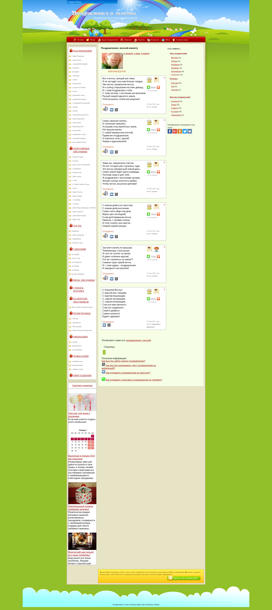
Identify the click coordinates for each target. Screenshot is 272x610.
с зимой (74, 80)
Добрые (174, 61)
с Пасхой (75, 319)
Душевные (175, 65)
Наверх (157, 605)
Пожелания (81, 356)
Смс (172, 86)
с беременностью (78, 127)
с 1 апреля (75, 204)
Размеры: (174, 79)
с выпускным (76, 83)
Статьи (126, 605)
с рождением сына (78, 95)
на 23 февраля (77, 262)
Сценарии (79, 249)
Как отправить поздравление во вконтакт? (128, 373)
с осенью (75, 111)
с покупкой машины (79, 138)
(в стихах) (175, 112)
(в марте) (174, 108)
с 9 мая (74, 188)
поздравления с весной (138, 340)
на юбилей (75, 270)
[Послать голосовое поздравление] (105, 111)
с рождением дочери (79, 99)
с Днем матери (77, 196)
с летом (74, 91)
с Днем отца (76, 219)
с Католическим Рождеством (82, 330)
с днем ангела (76, 60)
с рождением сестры (79, 134)
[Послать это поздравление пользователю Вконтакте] (111, 111)
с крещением (76, 323)
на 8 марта (75, 266)
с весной (74, 107)
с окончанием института (80, 115)
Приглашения (82, 375)
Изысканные (176, 71)
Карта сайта (141, 605)
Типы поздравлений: (178, 54)
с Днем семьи (76, 176)
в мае (137, 53)
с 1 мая (74, 180)
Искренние (175, 75)
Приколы (127, 40)
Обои (167, 40)
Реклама (133, 605)
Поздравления (82, 51)
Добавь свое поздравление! (186, 578)
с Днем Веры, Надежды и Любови (84, 208)
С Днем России (77, 192)
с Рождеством (76, 172)
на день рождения (78, 274)
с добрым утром (77, 369)
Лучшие (80, 40)
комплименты (76, 346)
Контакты (149, 605)
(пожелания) (176, 115)
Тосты (77, 225)
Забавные (175, 68)
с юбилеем (75, 68)
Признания (80, 336)
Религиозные (82, 313)
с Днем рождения (78, 235)
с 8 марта (75, 161)
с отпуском (75, 76)
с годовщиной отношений (81, 103)
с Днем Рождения (78, 56)
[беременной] (156, 82)
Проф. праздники (84, 280)
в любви (74, 342)
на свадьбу (75, 72)
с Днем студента (77, 212)
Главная (71, 2)
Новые (92, 40)
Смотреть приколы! (82, 385)
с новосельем (76, 123)
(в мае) (174, 105)
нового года (76, 258)
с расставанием (77, 350)
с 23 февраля (76, 169)
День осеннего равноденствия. (82, 307)
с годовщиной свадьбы (80, 64)
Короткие (175, 83)
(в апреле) (175, 101)
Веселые (174, 58)
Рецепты (141, 40)
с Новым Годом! (77, 157)
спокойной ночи (77, 361)
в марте (145, 53)
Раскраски (155, 40)
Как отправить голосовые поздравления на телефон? (134, 380)
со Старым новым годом (80, 184)
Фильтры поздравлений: (180, 97)
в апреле (128, 53)
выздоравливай (77, 365)
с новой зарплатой (78, 119)
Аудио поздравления (110, 40)
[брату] (156, 251)
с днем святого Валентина (81, 165)
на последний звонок (79, 142)
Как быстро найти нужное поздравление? (123, 361)
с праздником (76, 239)
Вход (78, 2)
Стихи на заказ (182, 40)
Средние (174, 90)
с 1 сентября (76, 200)
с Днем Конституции (79, 216)
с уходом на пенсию (79, 87)
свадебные (75, 231)
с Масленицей (76, 327)
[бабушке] (149, 82)
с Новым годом (77, 243)
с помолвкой (76, 130)
